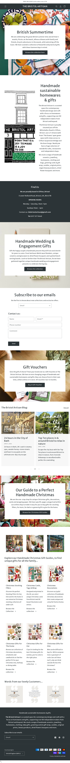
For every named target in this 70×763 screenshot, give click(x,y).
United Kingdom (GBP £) (13, 753)
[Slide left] (31, 469)
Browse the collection (35, 269)
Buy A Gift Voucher (35, 385)
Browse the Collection (10, 610)
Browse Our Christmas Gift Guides (35, 512)
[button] (5, 6)
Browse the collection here (35, 52)
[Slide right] (39, 469)
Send (13, 343)
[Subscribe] (49, 306)
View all (66, 408)
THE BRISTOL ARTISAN (59, 756)
